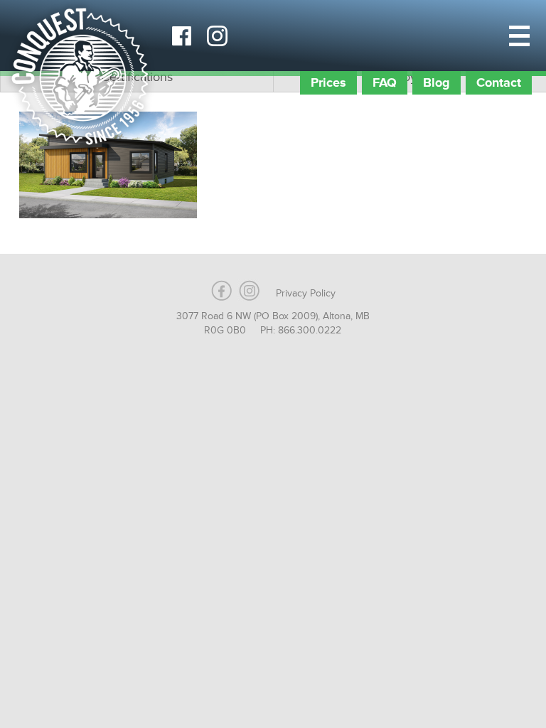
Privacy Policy (306, 293)
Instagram (217, 35)
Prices (328, 82)
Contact (498, 82)
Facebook (181, 35)
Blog (436, 82)
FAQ (385, 82)
